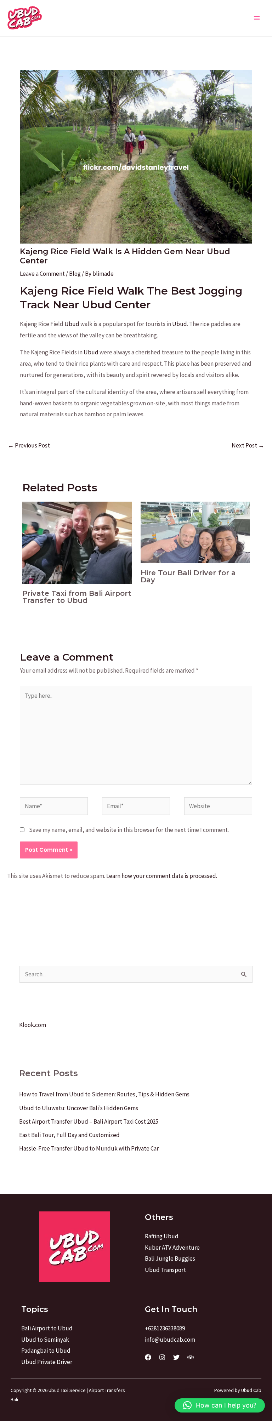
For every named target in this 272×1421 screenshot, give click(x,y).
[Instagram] (162, 1357)
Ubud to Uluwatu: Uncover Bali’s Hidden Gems (78, 1108)
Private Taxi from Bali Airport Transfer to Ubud (76, 597)
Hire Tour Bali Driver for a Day (188, 576)
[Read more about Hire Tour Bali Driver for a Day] (195, 532)
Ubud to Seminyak (45, 1339)
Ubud (71, 324)
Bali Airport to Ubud (47, 1328)
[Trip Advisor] (190, 1357)
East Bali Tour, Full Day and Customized (69, 1135)
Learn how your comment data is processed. (161, 876)
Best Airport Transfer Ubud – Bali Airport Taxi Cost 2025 (88, 1121)
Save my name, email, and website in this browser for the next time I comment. (129, 830)
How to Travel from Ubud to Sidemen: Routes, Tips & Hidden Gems (104, 1094)
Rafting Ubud (161, 1236)
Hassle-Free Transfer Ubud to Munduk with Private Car (89, 1148)
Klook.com (32, 1025)
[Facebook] (148, 1357)
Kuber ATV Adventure (172, 1247)
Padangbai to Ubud (45, 1350)
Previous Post (29, 445)
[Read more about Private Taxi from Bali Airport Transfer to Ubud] (77, 542)
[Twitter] (176, 1357)
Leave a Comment (42, 274)
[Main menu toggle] (257, 18)
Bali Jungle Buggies (170, 1258)
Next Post (248, 445)
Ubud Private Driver (46, 1362)
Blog (75, 274)
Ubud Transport (165, 1270)
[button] (220, 1405)
